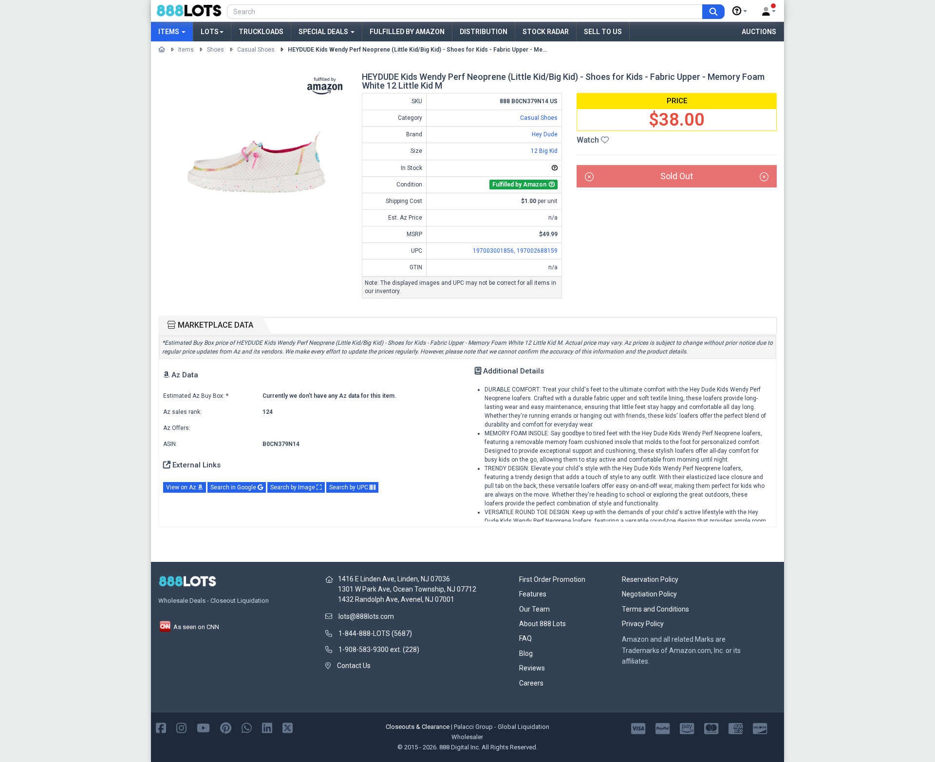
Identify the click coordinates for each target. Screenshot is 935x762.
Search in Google (234, 487)
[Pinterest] (225, 727)
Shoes (215, 49)
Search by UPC (349, 487)
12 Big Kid (544, 151)
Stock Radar (546, 32)
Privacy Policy (643, 624)
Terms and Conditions (655, 609)
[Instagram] (181, 727)
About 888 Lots (542, 624)
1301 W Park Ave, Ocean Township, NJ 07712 (407, 589)
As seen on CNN (195, 627)
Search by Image (293, 487)
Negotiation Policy (649, 594)
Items (169, 32)
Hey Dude (545, 134)
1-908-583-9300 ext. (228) (378, 649)
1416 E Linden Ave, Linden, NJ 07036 (394, 579)
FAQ (525, 638)
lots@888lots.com (366, 616)
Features (532, 594)
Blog (526, 653)
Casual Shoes (256, 49)
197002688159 (537, 250)
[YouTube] (203, 727)
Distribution (483, 32)
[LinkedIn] (267, 727)
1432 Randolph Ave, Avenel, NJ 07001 (396, 599)
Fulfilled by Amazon (407, 32)
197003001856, (495, 250)
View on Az (182, 487)
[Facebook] (161, 727)
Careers (531, 683)
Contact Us (354, 665)
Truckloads (261, 32)
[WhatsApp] (247, 727)
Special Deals (324, 32)
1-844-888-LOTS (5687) (375, 633)
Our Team (534, 609)
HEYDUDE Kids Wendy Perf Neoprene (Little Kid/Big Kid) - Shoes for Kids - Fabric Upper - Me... (417, 49)
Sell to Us (603, 32)
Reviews (532, 668)
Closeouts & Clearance (417, 726)
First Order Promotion (552, 579)
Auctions (759, 32)
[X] (287, 727)
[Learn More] (739, 11)
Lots (210, 32)
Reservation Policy (650, 579)
